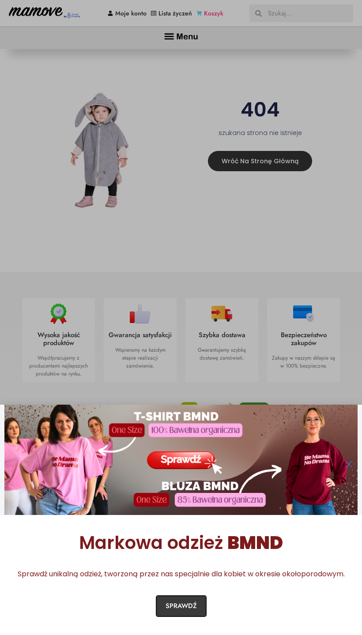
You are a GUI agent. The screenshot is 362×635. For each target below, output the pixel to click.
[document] (181, 317)
